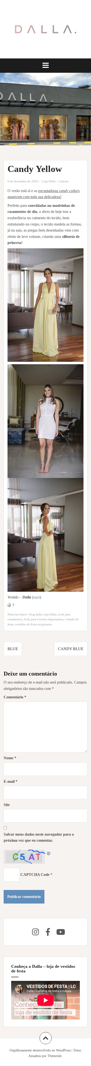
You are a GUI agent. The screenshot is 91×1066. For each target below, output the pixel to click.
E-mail (10, 781)
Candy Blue (70, 649)
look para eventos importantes (44, 619)
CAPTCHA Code (35, 874)
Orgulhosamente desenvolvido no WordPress (40, 1050)
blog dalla (35, 614)
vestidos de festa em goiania (33, 624)
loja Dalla (50, 614)
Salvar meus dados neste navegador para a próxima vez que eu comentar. (39, 837)
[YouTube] (60, 932)
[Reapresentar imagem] (48, 853)
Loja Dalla (49, 181)
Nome (10, 758)
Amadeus (34, 1056)
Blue (13, 649)
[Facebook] (48, 932)
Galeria (63, 181)
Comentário (15, 697)
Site (7, 805)
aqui (36, 597)
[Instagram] (35, 932)
